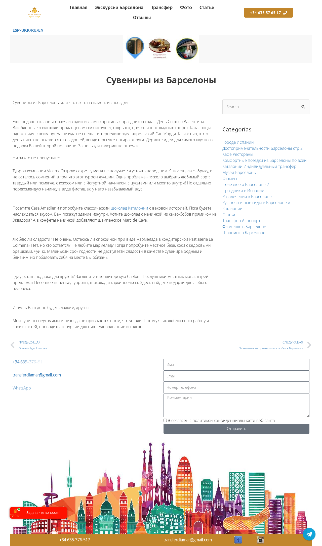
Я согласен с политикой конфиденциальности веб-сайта (221, 420)
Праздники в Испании (243, 190)
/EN (39, 30)
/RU (32, 30)
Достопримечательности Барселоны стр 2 (262, 148)
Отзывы (229, 178)
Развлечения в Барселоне (247, 196)
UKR (25, 30)
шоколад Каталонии (129, 208)
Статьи (228, 214)
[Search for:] (265, 107)
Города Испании (238, 142)
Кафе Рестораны (237, 154)
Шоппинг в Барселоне (243, 232)
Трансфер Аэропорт (241, 220)
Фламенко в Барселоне (244, 226)
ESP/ (17, 30)
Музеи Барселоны (239, 172)
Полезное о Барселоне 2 (245, 184)
